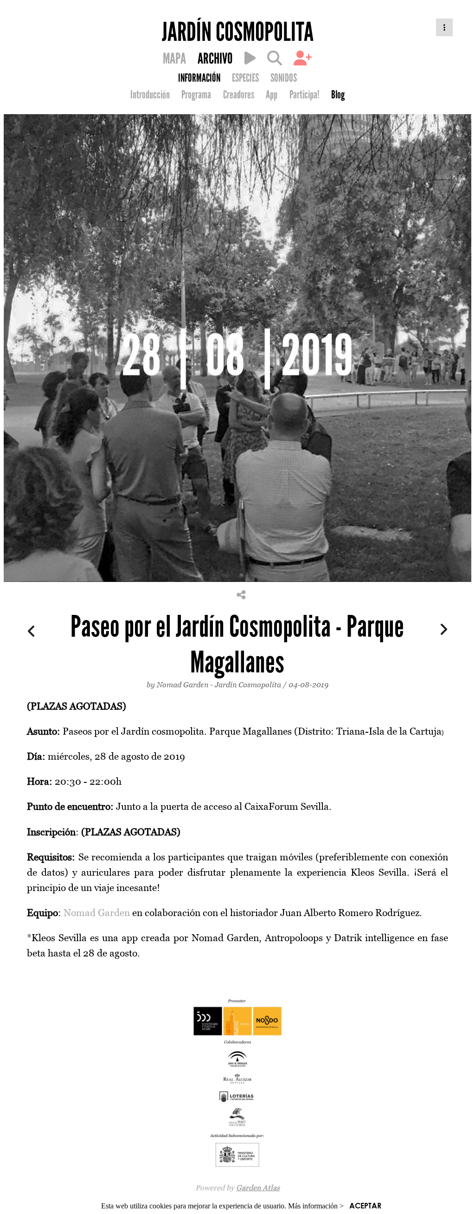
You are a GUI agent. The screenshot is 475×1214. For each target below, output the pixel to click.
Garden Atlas (258, 1187)
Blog (338, 94)
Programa (196, 94)
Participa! (304, 94)
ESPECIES (245, 77)
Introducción (150, 94)
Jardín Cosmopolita (248, 684)
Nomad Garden (182, 684)
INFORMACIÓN (199, 77)
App (271, 94)
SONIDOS (283, 77)
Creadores (238, 94)
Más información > (316, 1206)
